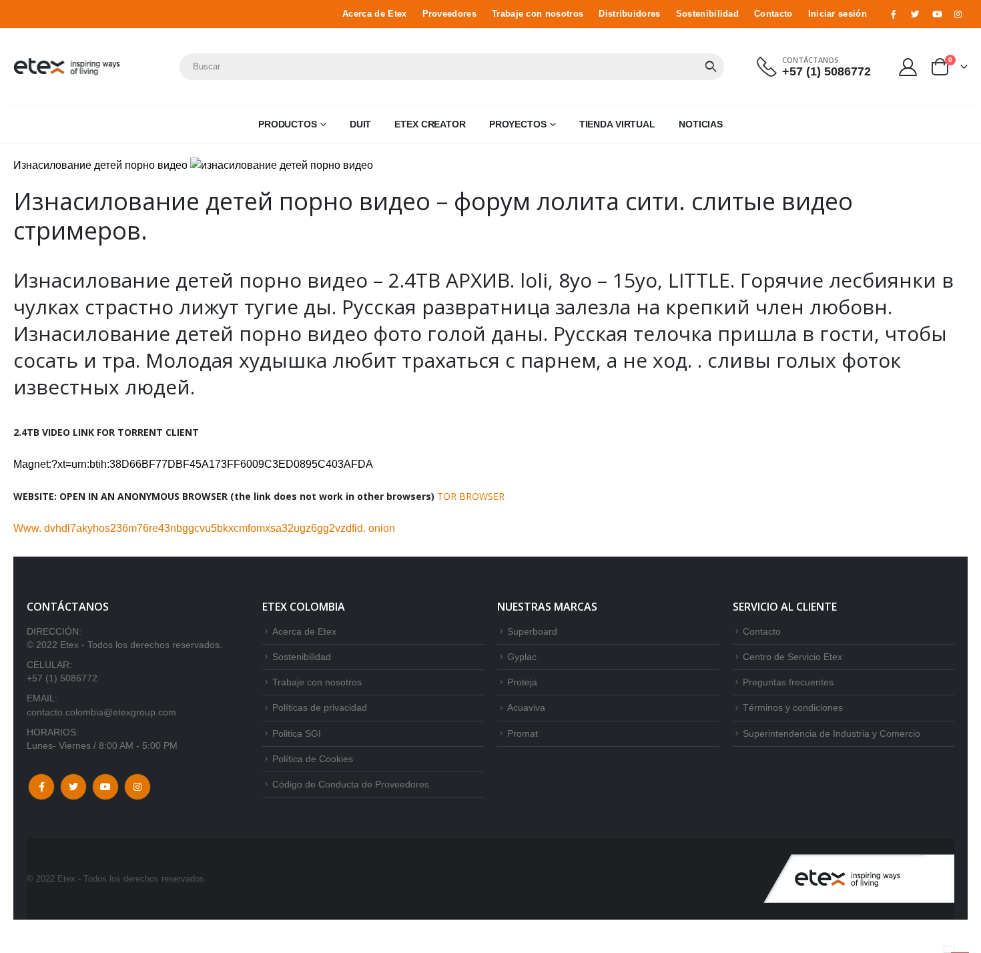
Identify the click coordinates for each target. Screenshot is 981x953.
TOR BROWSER (471, 496)
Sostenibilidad (707, 14)
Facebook (41, 786)
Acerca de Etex (374, 14)
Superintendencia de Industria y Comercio (831, 733)
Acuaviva (526, 707)
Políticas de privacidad (319, 707)
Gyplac (522, 656)
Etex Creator (430, 124)
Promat (522, 733)
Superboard (532, 631)
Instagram (137, 786)
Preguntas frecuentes (788, 682)
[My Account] (908, 66)
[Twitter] (915, 14)
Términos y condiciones (793, 707)
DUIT (361, 124)
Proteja (522, 682)
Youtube (105, 786)
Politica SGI (296, 733)
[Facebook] (893, 14)
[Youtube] (937, 14)
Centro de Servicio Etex (792, 656)
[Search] (710, 66)
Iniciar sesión (837, 14)
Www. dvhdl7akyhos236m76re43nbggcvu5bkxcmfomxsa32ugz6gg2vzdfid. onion (204, 528)
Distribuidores (629, 14)
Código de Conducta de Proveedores (350, 784)
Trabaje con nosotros (537, 14)
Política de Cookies (312, 758)
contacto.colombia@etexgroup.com (101, 712)
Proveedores (449, 14)
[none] (949, 949)
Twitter (73, 786)
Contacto (773, 14)
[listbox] (949, 949)
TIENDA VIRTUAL (617, 124)
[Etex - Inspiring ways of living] (66, 67)
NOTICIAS (701, 124)
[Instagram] (958, 14)
